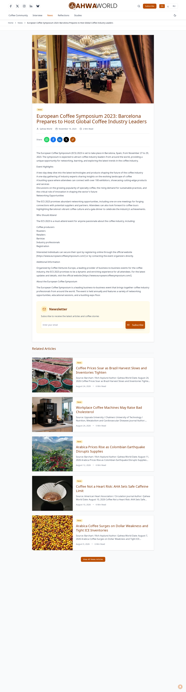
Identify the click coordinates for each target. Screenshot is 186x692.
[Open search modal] (138, 6)
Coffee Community (18, 15)
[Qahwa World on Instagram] (24, 6)
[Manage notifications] (180, 687)
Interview (37, 15)
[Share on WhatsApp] (46, 139)
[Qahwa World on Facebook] (10, 6)
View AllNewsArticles (93, 559)
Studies (78, 15)
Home (10, 22)
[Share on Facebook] (53, 139)
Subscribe (149, 6)
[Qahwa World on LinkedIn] (31, 6)
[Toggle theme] (175, 15)
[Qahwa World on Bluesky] (37, 6)
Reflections (63, 15)
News (50, 15)
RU (174, 6)
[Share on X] (66, 139)
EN (162, 6)
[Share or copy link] (73, 139)
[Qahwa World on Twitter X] (17, 6)
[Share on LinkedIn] (59, 139)
